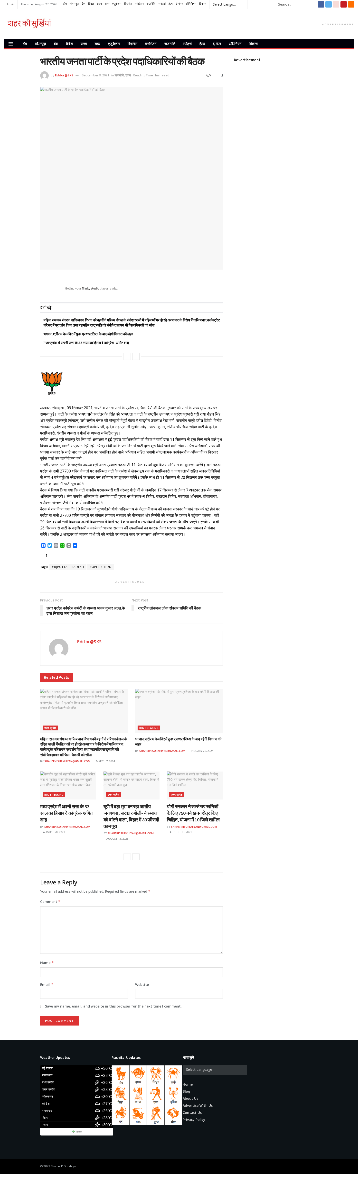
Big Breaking (149, 728)
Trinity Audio (90, 288)
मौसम (79, 1132)
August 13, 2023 (117, 838)
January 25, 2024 (201, 751)
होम (25, 43)
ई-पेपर (217, 43)
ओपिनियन (235, 43)
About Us (190, 1098)
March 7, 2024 (105, 761)
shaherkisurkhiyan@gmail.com (67, 761)
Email (46, 984)
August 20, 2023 (53, 832)
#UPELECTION (101, 567)
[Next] (136, 356)
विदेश (69, 43)
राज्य (84, 43)
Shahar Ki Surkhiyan (64, 1166)
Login (10, 4)
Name (47, 962)
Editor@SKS (64, 75)
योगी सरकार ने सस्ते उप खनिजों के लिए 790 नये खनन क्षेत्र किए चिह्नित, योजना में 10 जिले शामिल (193, 813)
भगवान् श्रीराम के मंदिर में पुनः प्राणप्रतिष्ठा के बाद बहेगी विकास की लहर (88, 334)
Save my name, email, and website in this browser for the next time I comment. (113, 1006)
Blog (186, 1091)
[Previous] (127, 356)
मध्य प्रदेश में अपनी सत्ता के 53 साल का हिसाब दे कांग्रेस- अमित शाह (86, 342)
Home (188, 1084)
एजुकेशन (114, 43)
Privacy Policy (194, 1119)
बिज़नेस (132, 43)
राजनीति (169, 43)
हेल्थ (202, 43)
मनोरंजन (151, 43)
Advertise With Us (198, 1105)
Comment (50, 901)
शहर (97, 43)
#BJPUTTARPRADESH (68, 567)
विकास (253, 43)
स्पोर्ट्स (187, 43)
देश (56, 43)
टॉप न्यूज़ (40, 43)
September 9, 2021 (95, 75)
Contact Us (192, 1112)
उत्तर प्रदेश (50, 728)
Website (142, 984)
